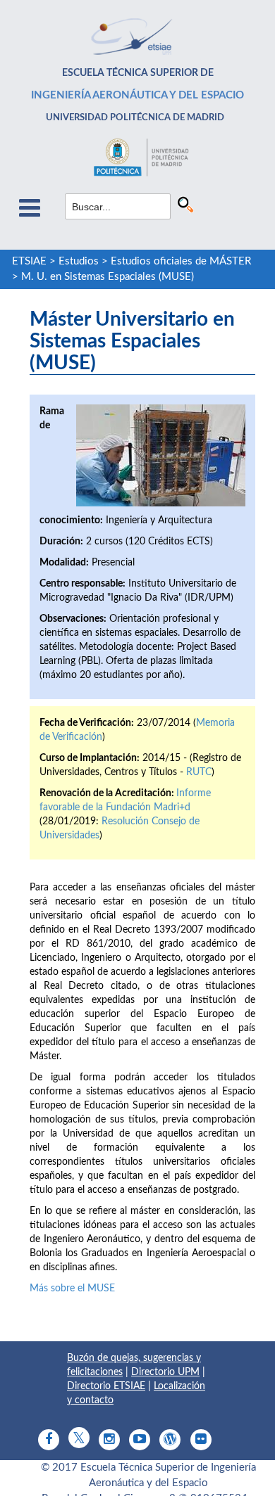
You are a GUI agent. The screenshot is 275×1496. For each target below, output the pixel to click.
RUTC (199, 772)
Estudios (79, 261)
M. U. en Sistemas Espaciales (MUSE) (107, 276)
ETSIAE (29, 261)
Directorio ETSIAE (106, 1386)
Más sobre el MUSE (72, 1288)
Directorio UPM (165, 1372)
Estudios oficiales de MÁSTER (181, 261)
